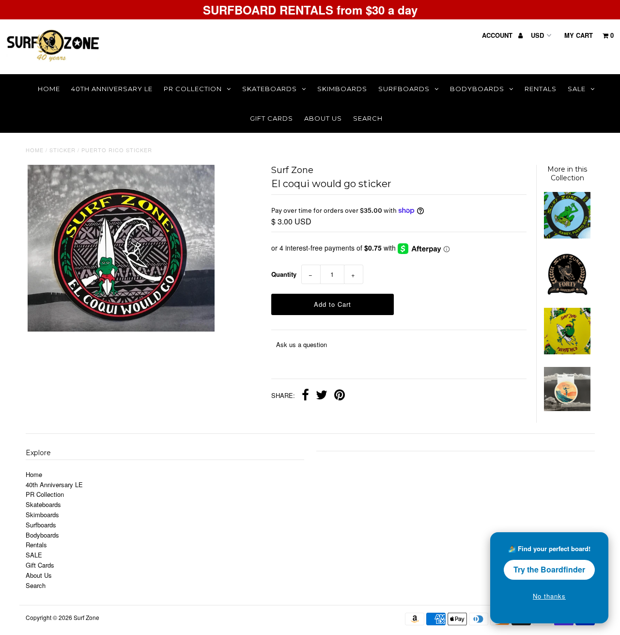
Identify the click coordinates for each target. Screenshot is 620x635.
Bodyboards (477, 89)
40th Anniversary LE (112, 89)
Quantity (283, 274)
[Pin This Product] (339, 396)
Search (368, 118)
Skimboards (342, 89)
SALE (577, 89)
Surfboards (404, 89)
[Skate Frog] (567, 235)
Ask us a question (301, 344)
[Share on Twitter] (321, 396)
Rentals (541, 89)
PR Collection (193, 89)
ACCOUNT (498, 35)
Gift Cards (271, 118)
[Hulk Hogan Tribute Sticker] (567, 351)
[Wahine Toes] (567, 408)
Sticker (62, 150)
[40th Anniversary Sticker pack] (567, 292)
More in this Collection (567, 173)
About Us (323, 118)
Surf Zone (86, 617)
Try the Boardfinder (549, 569)
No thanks (549, 596)
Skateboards (269, 89)
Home (49, 89)
